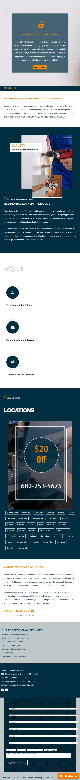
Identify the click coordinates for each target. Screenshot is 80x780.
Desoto (32, 530)
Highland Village (23, 542)
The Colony (45, 536)
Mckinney (39, 512)
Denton (61, 512)
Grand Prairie (12, 512)
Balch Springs (63, 530)
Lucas (9, 542)
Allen (41, 524)
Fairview (69, 536)
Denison (32, 536)
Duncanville (23, 548)
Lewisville (26, 512)
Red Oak (10, 548)
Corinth (31, 524)
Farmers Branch (46, 530)
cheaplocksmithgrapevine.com (13, 681)
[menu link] (70, 88)
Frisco (21, 536)
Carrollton (23, 518)
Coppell (20, 524)
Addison (50, 512)
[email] (17, 685)
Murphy (62, 524)
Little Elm (51, 524)
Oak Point (11, 518)
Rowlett (10, 524)
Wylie (36, 542)
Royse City (47, 542)
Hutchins (57, 536)
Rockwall (10, 530)
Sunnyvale (61, 542)
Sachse (22, 530)
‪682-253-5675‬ (40, 67)
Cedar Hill (11, 536)
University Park (38, 518)
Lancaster (53, 518)
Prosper (65, 518)
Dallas (71, 512)
